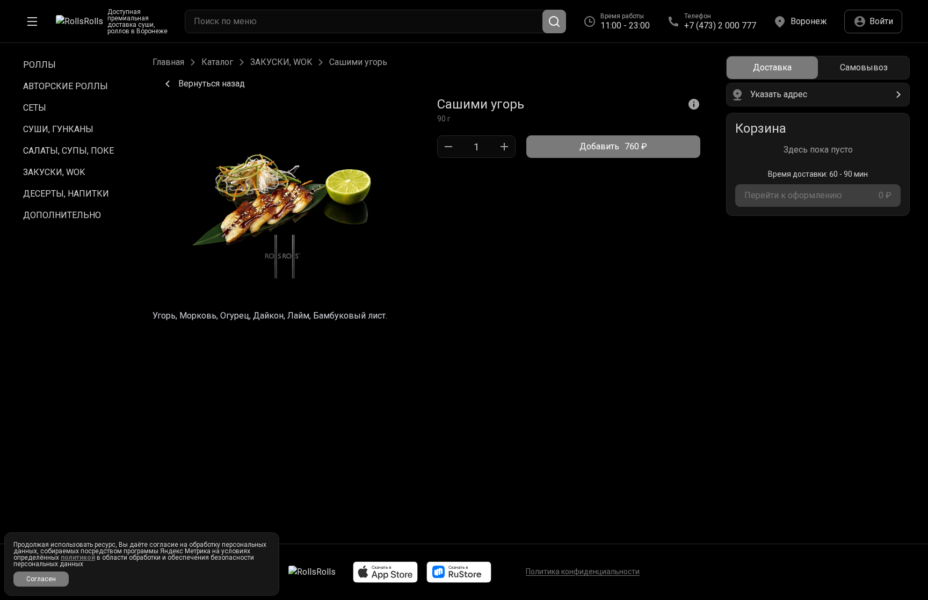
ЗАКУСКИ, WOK (281, 62)
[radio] (772, 67)
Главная (168, 62)
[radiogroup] (818, 67)
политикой (78, 557)
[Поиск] (554, 21)
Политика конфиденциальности (583, 571)
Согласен (41, 579)
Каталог (217, 62)
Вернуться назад (211, 83)
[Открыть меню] (32, 21)
